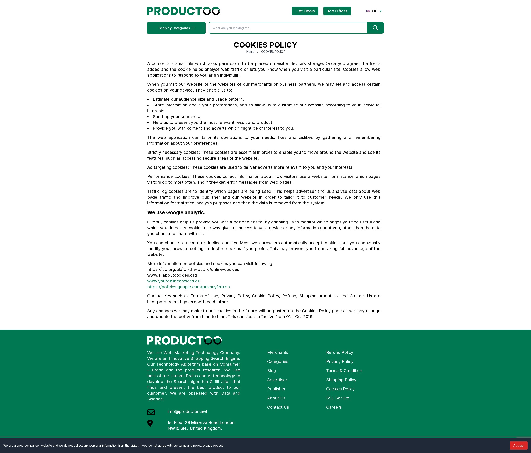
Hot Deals (305, 11)
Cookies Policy (340, 388)
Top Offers (337, 11)
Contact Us (278, 407)
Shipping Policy (341, 379)
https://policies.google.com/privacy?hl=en (188, 286)
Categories (277, 361)
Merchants (277, 352)
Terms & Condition (344, 370)
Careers (334, 407)
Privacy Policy (339, 361)
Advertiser (277, 379)
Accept (518, 445)
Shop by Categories (174, 28)
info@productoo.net (187, 411)
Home (250, 51)
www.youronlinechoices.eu (173, 280)
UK (374, 11)
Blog (271, 370)
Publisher (276, 388)
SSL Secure (337, 398)
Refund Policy (339, 352)
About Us (276, 398)
